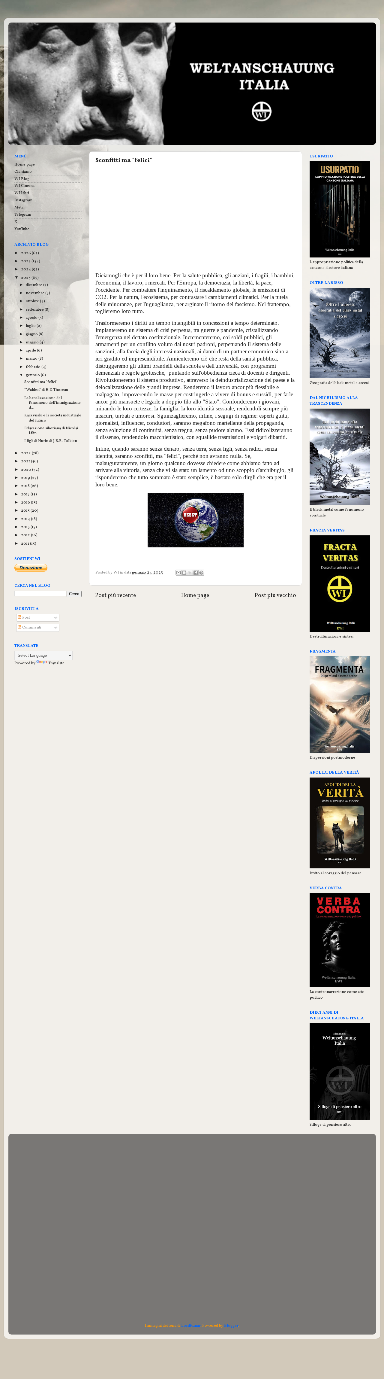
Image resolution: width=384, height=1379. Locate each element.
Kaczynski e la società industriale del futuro (52, 417)
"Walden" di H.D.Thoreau (46, 390)
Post (25, 617)
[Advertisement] (200, 213)
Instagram (23, 200)
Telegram (22, 215)
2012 (26, 535)
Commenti (31, 627)
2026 (26, 253)
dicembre (34, 285)
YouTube (21, 229)
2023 (26, 278)
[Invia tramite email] (179, 573)
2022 (26, 453)
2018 (26, 486)
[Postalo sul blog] (184, 573)
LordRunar (190, 1326)
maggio (33, 342)
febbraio (33, 367)
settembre (35, 309)
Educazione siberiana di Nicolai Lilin (51, 430)
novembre (35, 293)
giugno (32, 334)
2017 (26, 494)
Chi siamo (23, 172)
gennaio (33, 375)
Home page (195, 595)
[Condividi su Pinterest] (201, 573)
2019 (26, 478)
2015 (26, 510)
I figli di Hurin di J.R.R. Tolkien (50, 441)
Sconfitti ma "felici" (40, 382)
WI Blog (21, 179)
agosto (32, 318)
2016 (26, 502)
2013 (26, 527)
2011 (25, 543)
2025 (26, 261)
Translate (56, 663)
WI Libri (21, 193)
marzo (32, 358)
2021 (26, 461)
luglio (31, 326)
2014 (26, 519)
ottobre (33, 301)
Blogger (231, 1326)
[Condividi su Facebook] (196, 573)
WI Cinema (24, 186)
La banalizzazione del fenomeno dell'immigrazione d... (52, 402)
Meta (18, 207)
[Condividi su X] (190, 573)
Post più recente (115, 595)
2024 (26, 269)
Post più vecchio (275, 595)
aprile (31, 350)
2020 (26, 470)
